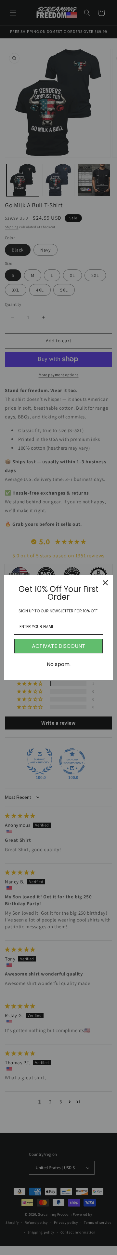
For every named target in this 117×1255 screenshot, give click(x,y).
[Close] (105, 583)
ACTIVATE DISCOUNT (58, 646)
